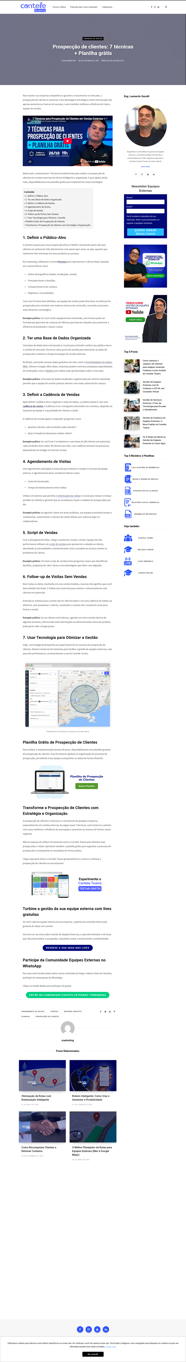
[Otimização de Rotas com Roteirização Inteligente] (42, 1075)
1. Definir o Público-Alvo (36, 195)
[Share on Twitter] (105, 1011)
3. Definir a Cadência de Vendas (40, 203)
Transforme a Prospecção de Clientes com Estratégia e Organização (57, 225)
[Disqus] (67, 1201)
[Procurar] (164, 7)
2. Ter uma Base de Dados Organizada (43, 199)
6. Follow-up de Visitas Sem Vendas (42, 214)
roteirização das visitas (68, 495)
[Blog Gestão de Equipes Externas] (32, 7)
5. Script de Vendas (34, 210)
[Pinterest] (114, 1011)
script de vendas (57, 544)
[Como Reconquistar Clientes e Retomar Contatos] (42, 1126)
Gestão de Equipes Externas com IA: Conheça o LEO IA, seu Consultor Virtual (153, 387)
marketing (71, 61)
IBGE (25, 366)
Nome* (130, 198)
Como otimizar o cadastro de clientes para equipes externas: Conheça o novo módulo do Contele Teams (154, 367)
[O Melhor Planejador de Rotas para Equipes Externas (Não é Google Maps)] (93, 1126)
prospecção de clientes (47, 1016)
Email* (129, 207)
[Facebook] (80, 1329)
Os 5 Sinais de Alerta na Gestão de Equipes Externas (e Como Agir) (154, 440)
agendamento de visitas (32, 1011)
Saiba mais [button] (111, 1347)
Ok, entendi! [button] (93, 1354)
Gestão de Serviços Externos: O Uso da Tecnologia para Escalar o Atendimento (154, 405)
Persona (62, 261)
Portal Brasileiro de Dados (99, 362)
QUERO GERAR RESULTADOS (145, 232)
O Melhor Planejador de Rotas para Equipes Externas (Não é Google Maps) (92, 1151)
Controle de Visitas (93, 38)
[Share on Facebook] (101, 1011)
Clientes (54, 1011)
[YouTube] (97, 1329)
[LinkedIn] (110, 1011)
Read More (145, 167)
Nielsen (50, 370)
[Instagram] (89, 1329)
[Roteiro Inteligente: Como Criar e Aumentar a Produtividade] (93, 1075)
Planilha (25, 1016)
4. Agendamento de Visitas (38, 206)
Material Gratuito (73, 1011)
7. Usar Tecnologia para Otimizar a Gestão (45, 217)
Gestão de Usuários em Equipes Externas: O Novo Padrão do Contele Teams (154, 423)
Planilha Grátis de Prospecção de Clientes (45, 221)
